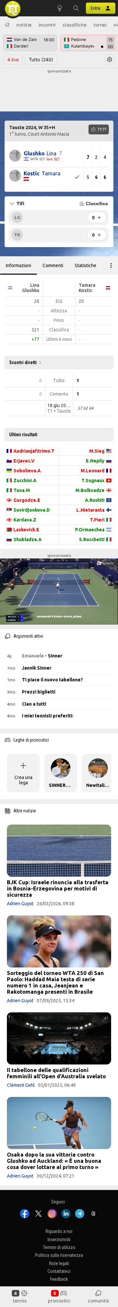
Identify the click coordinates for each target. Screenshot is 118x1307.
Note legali (59, 1263)
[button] (76, 8)
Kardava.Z (24, 519)
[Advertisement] (59, 90)
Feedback (59, 1279)
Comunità (98, 1300)
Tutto (41, 59)
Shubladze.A (27, 539)
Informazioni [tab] (18, 265)
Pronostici (59, 1300)
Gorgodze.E (26, 500)
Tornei (100, 25)
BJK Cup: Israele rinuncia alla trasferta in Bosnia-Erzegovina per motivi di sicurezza (57, 888)
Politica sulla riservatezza (59, 1255)
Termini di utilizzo (59, 1247)
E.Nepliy (95, 460)
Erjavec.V (23, 460)
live (13, 59)
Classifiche (75, 25)
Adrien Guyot (20, 903)
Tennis (20, 1300)
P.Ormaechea (90, 529)
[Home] (7, 24)
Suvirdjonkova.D (31, 510)
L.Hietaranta (90, 510)
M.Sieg (97, 451)
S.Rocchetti (92, 539)
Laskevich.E (26, 529)
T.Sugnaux (93, 480)
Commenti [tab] (53, 265)
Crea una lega (23, 780)
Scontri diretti (23, 362)
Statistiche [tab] (85, 265)
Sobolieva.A (27, 470)
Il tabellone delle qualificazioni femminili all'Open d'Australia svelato (56, 1073)
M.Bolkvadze (90, 490)
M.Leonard (93, 470)
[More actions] (111, 265)
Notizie (24, 25)
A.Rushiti (95, 500)
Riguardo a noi (59, 1231)
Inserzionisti (59, 1239)
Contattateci (59, 1271)
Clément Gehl (21, 1085)
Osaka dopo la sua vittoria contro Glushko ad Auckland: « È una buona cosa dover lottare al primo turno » (54, 1160)
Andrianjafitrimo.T (33, 451)
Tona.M (21, 490)
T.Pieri (97, 519)
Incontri (47, 25)
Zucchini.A (24, 480)
